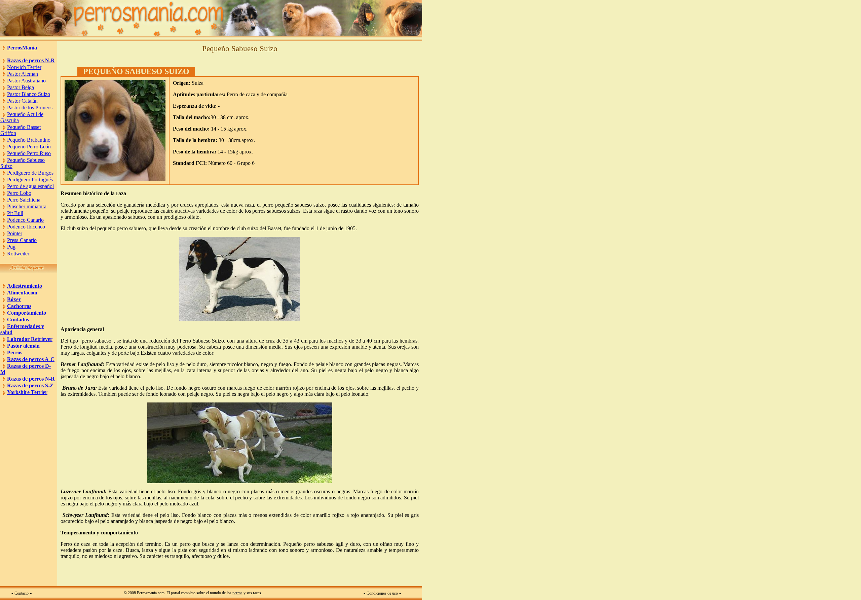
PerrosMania (22, 47)
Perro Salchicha (23, 200)
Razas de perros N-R (31, 60)
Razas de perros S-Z (30, 385)
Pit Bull (15, 213)
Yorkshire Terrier (27, 392)
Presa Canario (22, 240)
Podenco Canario (25, 220)
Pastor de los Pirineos (29, 107)
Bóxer (14, 299)
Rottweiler (18, 253)
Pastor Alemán (22, 74)
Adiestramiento (24, 286)
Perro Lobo (19, 193)
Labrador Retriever (29, 339)
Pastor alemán (23, 346)
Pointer (14, 233)
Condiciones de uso (382, 593)
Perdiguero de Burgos (30, 173)
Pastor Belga (20, 87)
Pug (11, 247)
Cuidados (18, 319)
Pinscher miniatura (26, 206)
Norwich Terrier (24, 67)
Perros (14, 352)
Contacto (21, 593)
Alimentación (22, 292)
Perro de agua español (30, 186)
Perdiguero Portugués (30, 179)
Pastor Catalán (22, 101)
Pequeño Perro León (29, 146)
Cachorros (19, 306)
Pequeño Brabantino (28, 140)
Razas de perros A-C (30, 359)
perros (237, 593)
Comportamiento (26, 313)
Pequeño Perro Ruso (29, 153)
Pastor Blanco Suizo (28, 94)
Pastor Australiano (26, 80)
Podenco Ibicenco (26, 227)
